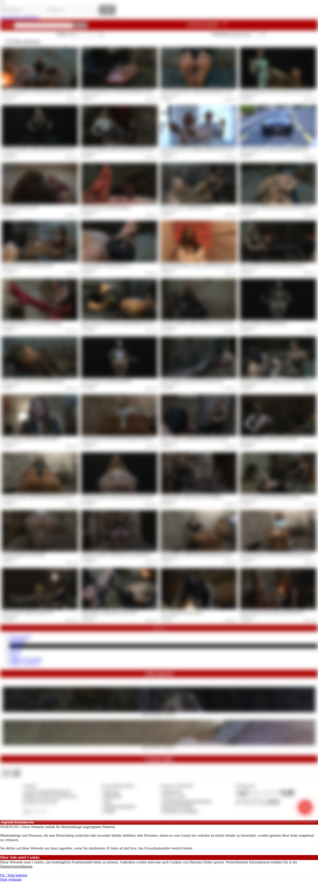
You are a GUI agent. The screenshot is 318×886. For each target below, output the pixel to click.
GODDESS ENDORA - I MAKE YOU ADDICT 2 (269, 439)
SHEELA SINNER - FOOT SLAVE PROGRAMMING (33, 381)
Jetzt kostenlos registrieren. (19, 17)
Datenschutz (112, 796)
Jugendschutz (172, 791)
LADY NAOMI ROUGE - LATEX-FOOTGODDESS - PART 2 (117, 91)
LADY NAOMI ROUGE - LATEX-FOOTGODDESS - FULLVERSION (202, 91)
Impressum (111, 791)
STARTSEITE (20, 637)
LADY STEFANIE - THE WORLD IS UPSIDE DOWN (272, 612)
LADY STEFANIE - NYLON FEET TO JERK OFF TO (192, 381)
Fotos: (11, 775)
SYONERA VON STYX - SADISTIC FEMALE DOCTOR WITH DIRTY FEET (206, 149)
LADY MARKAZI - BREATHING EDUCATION (30, 439)
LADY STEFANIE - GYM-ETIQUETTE (263, 323)
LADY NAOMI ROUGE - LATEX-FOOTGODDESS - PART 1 (38, 91)
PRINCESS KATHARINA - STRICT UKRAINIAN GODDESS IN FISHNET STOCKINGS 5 (214, 265)
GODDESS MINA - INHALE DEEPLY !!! (105, 265)
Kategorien (207, 24)
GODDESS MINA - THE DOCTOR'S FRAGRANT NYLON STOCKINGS (203, 554)
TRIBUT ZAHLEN (24, 663)
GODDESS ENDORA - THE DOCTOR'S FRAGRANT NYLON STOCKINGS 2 (48, 496)
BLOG (14, 655)
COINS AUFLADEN (25, 659)
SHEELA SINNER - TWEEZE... (159, 713)
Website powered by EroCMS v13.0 (49, 796)
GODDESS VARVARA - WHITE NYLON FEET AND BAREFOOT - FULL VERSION (131, 496)
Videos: (11, 771)
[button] (81, 25)
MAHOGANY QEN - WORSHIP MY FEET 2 (187, 207)
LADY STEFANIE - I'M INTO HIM (181, 612)
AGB (107, 801)
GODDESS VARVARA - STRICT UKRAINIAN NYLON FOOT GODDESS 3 (47, 149)
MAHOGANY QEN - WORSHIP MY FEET (27, 265)
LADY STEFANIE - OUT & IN (20, 207)
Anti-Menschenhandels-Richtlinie (186, 801)
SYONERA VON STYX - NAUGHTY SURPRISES (32, 323)
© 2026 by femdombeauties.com (47, 791)
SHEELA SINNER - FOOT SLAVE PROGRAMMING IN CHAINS (120, 323)
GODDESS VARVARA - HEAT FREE (23, 554)
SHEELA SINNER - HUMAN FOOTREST (106, 207)
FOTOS (15, 650)
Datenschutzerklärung (16, 866)
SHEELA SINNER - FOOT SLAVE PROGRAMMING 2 (272, 265)
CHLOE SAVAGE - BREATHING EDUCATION (109, 612)
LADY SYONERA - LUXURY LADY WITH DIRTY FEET (274, 149)
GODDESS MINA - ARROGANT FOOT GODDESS (191, 496)
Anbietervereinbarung (119, 806)
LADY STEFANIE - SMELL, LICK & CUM (27, 612)
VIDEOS (17, 646)
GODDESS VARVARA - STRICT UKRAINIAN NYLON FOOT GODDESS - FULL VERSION (215, 323)
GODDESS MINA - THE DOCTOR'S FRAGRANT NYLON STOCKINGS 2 (125, 439)
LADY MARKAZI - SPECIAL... (159, 746)
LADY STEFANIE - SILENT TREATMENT (106, 381)
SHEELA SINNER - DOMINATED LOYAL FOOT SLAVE (194, 439)
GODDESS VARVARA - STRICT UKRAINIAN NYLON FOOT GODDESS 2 (126, 149)
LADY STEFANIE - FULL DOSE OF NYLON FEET (270, 496)
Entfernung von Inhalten (180, 811)
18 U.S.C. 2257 (174, 796)
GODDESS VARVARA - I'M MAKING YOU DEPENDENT (116, 554)
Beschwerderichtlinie (177, 806)
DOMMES (17, 641)
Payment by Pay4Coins (40, 801)
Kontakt (109, 811)
